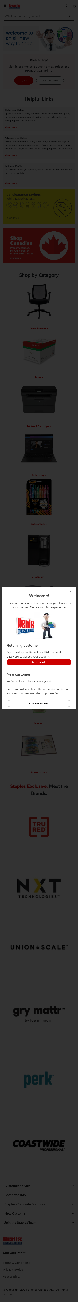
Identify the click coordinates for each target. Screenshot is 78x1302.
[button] (71, 590)
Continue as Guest (39, 703)
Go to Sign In (39, 662)
